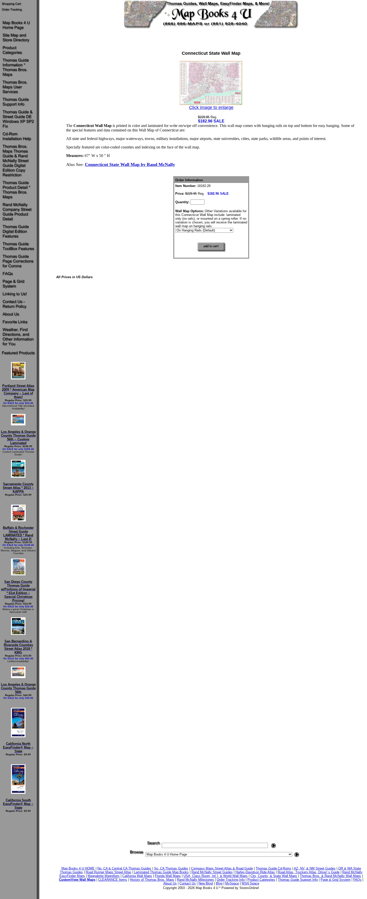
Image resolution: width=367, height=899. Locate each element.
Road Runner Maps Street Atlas (108, 872)
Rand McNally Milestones (195, 880)
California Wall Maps (137, 876)
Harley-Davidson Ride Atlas (255, 872)
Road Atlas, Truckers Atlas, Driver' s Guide (309, 872)
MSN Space (250, 883)
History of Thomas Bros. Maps (152, 880)
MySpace (232, 883)
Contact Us (188, 883)
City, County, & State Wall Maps (273, 876)
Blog (219, 883)
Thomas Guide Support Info (298, 880)
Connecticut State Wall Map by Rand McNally (130, 164)
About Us (170, 883)
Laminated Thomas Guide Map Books (161, 872)
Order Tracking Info (231, 880)
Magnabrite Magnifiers (104, 876)
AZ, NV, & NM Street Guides (315, 868)
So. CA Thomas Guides (171, 868)
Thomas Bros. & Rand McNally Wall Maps (330, 876)
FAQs (357, 880)
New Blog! (205, 883)
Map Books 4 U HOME (78, 868)
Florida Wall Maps (168, 876)
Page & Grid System (336, 880)
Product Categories (261, 880)
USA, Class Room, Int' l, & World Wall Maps (216, 876)
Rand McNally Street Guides (212, 872)
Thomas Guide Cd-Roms (273, 868)
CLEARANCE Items (112, 880)
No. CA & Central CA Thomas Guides (124, 868)
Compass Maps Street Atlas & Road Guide (222, 868)
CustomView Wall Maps (77, 880)
